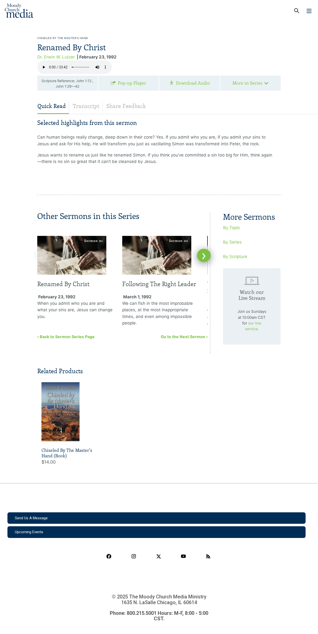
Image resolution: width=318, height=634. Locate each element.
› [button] (204, 255)
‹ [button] (41, 255)
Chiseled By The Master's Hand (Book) (66, 453)
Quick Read (52, 106)
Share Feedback (126, 106)
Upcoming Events (29, 532)
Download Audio (193, 83)
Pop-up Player (132, 83)
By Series (232, 242)
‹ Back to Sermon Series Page (66, 336)
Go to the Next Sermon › (184, 336)
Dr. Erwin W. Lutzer (56, 56)
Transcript (86, 106)
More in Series (247, 83)
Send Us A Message (31, 518)
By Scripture (235, 256)
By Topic (231, 227)
